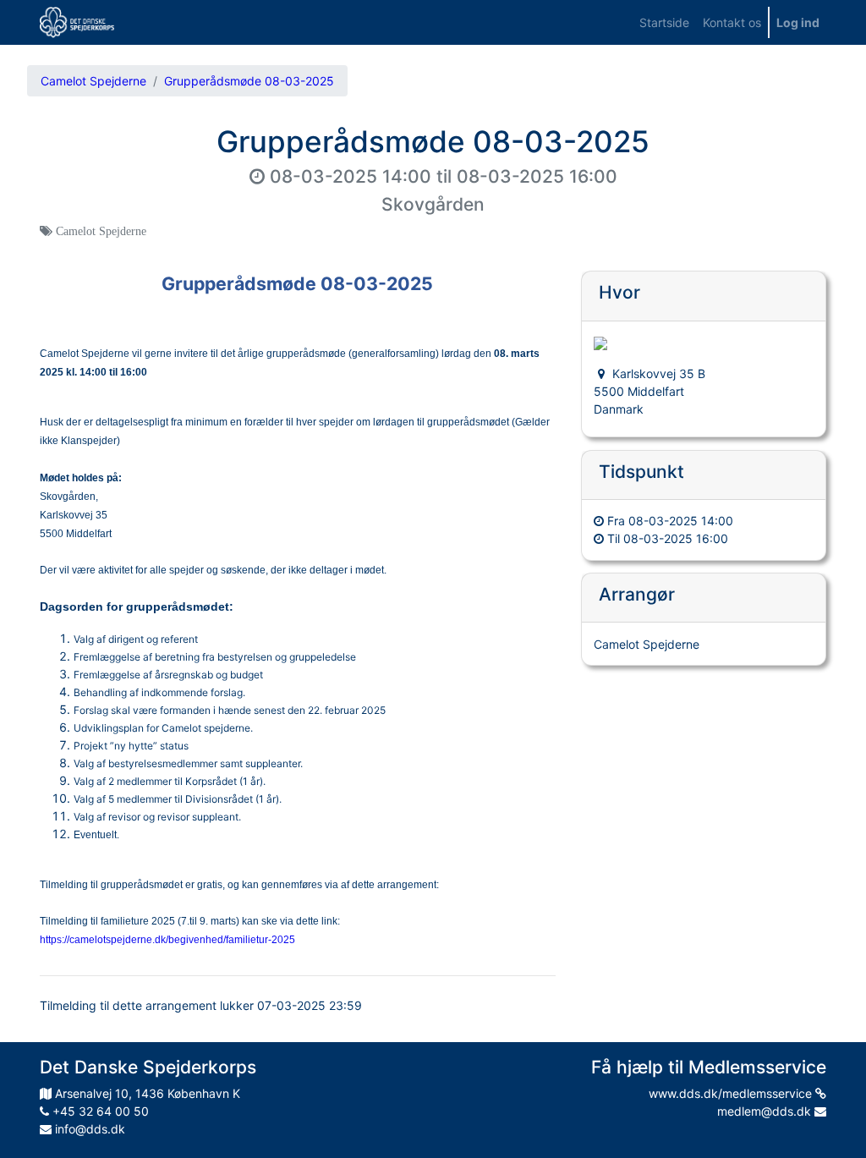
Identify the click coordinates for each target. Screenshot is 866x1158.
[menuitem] (664, 22)
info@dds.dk (88, 1129)
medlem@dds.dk (765, 1111)
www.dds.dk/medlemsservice (732, 1093)
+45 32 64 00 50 (99, 1111)
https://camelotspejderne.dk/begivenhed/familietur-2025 (167, 940)
